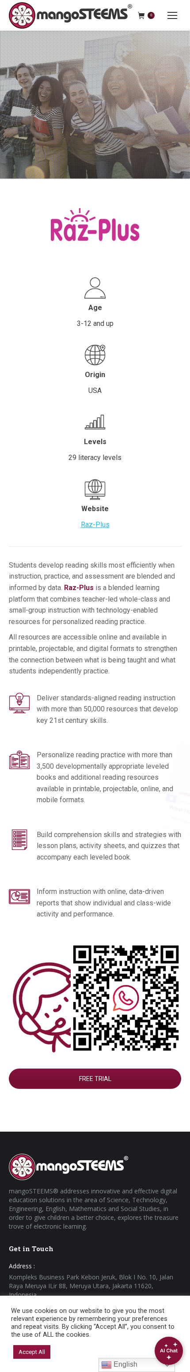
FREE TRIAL (95, 1078)
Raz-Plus (95, 524)
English (124, 1364)
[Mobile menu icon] (172, 15)
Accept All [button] (32, 1352)
